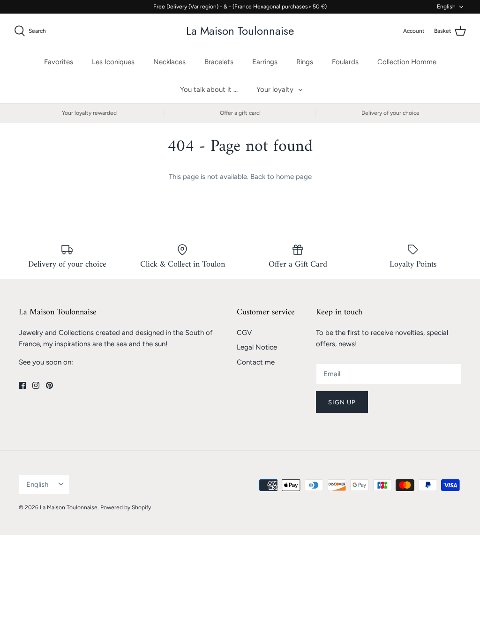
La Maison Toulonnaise (69, 507)
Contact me (256, 362)
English (446, 6)
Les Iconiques (113, 62)
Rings (304, 62)
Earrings (265, 62)
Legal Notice (257, 347)
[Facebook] (22, 385)
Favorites (58, 62)
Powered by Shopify (125, 507)
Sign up (342, 402)
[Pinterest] (49, 385)
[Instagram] (35, 385)
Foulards (345, 62)
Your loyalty (274, 89)
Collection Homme (406, 62)
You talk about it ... (209, 89)
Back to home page (281, 176)
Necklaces (169, 62)
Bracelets (218, 62)
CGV (244, 332)
